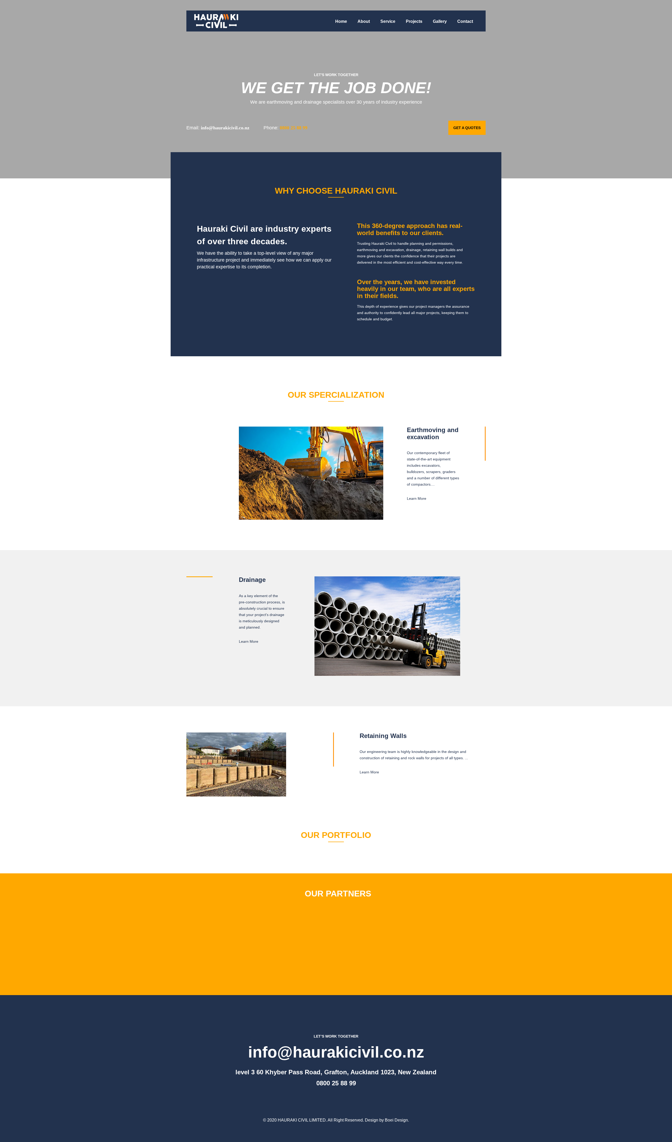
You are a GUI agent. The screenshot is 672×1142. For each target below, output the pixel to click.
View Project (469, 849)
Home (341, 21)
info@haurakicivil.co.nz (336, 1052)
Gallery (440, 21)
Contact (465, 21)
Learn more (416, 498)
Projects (414, 21)
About (364, 21)
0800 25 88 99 (336, 1083)
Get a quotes (467, 128)
